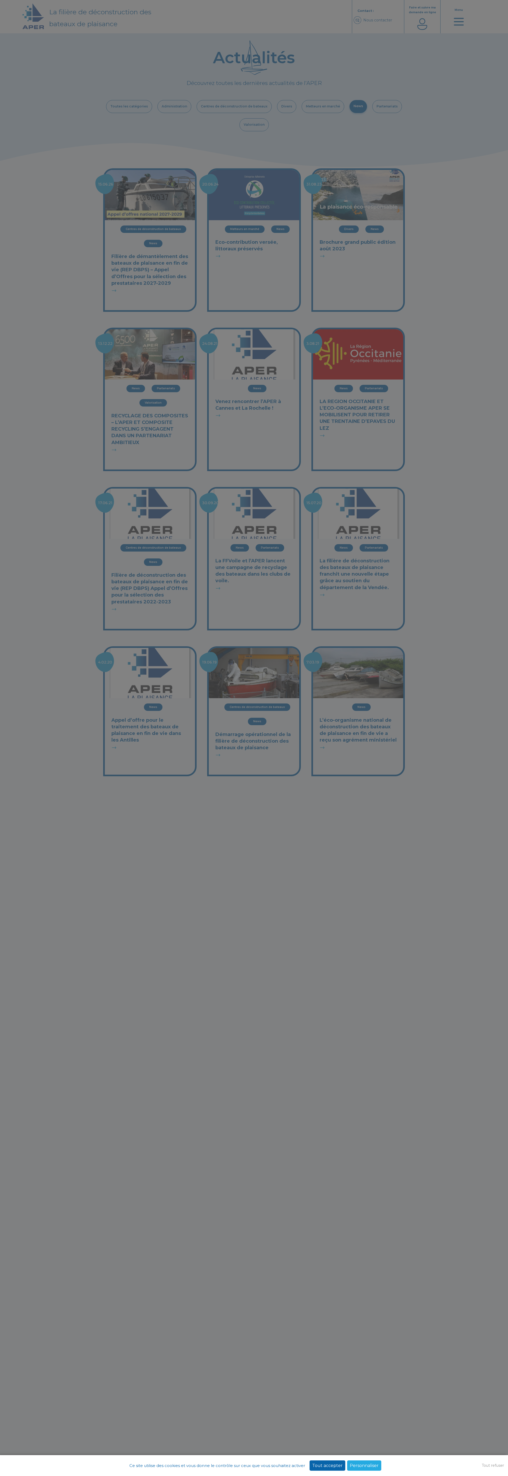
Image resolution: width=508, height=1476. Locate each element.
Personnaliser (364, 1465)
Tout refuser (493, 1465)
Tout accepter (327, 1465)
